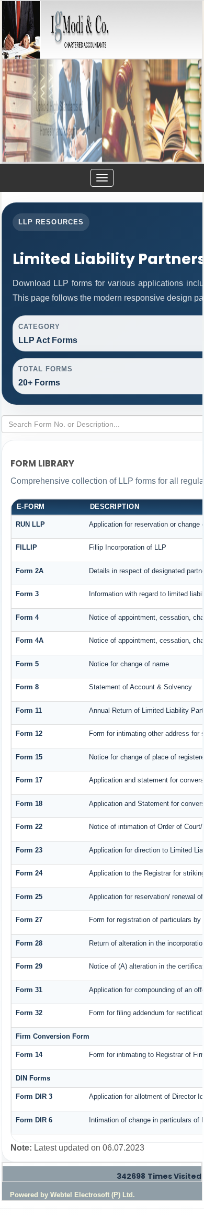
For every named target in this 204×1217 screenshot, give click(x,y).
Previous (17, 114)
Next (186, 114)
